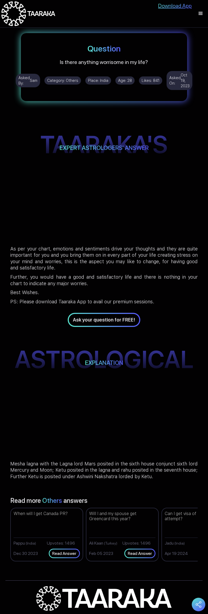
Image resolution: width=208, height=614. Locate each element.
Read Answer (64, 553)
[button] (200, 13)
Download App (175, 5)
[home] (28, 13)
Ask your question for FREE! (104, 320)
